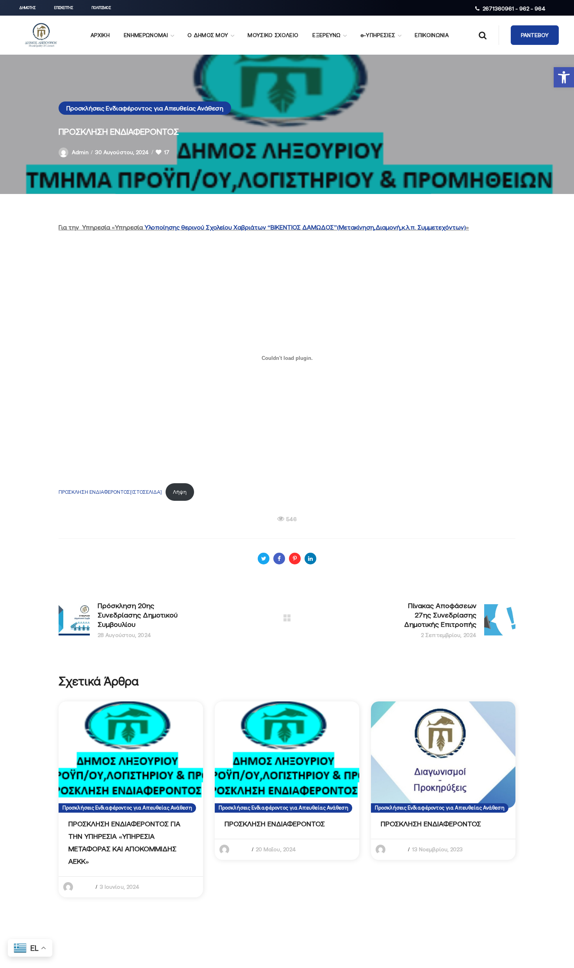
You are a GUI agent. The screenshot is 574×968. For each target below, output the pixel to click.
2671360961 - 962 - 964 (514, 8)
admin (80, 152)
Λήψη (180, 492)
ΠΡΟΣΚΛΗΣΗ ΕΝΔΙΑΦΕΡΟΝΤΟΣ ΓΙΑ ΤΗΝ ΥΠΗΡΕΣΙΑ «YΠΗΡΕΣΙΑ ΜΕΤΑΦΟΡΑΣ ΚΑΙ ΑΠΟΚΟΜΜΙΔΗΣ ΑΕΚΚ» (124, 842)
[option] (131, 799)
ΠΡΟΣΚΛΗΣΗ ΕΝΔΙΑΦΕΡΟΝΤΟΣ (275, 824)
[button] (564, 77)
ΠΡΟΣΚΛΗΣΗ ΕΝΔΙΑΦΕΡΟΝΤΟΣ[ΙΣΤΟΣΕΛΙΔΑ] (110, 492)
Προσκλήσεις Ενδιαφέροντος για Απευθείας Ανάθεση (144, 108)
